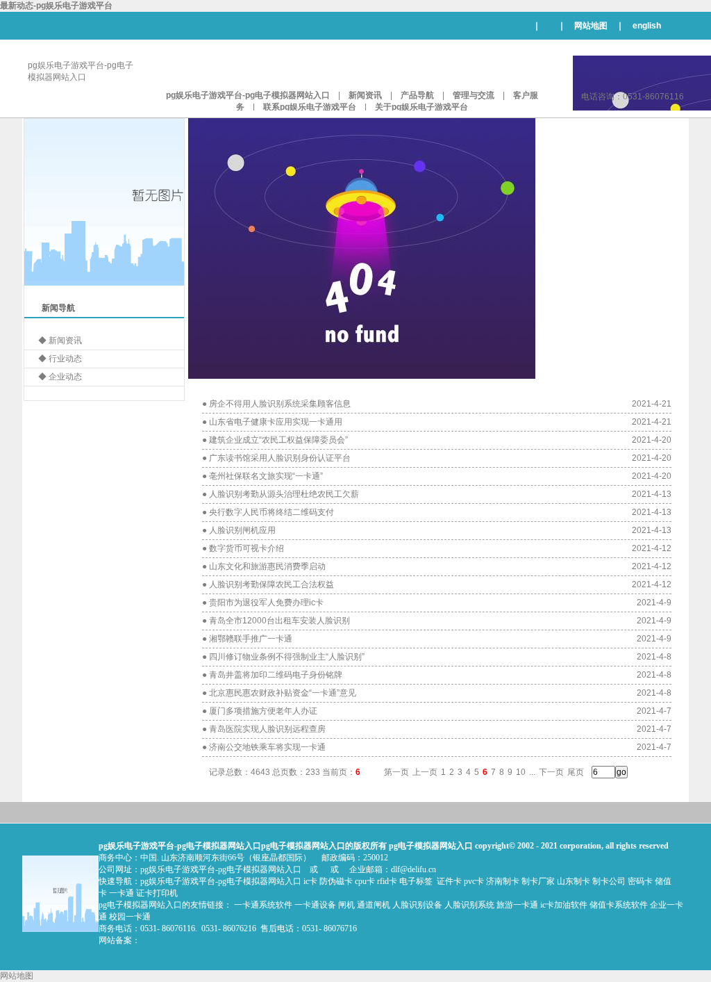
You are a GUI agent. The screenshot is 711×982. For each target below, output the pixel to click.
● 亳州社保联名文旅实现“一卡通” (262, 476)
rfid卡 (387, 881)
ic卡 (310, 881)
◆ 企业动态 (60, 377)
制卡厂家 (538, 881)
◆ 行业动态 (60, 358)
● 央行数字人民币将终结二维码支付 (268, 512)
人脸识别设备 (417, 905)
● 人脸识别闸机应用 (239, 530)
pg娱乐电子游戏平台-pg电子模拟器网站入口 (248, 95)
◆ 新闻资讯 (60, 340)
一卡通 (121, 893)
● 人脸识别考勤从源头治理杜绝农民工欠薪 (280, 494)
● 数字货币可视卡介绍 (243, 548)
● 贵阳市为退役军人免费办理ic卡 (263, 602)
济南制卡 (502, 881)
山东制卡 (573, 881)
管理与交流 (473, 95)
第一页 (396, 772)
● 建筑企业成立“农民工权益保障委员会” (275, 440)
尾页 (575, 772)
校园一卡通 (130, 917)
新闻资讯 (365, 95)
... (532, 772)
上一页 (424, 772)
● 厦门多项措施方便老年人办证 (259, 711)
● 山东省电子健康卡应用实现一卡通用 (272, 422)
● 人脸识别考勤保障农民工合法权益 (268, 584)
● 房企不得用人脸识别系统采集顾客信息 (276, 404)
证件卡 (449, 881)
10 (521, 772)
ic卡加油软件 (563, 905)
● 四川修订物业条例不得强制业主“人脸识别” (283, 657)
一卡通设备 (315, 905)
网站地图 (591, 26)
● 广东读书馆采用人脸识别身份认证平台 (276, 458)
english (647, 26)
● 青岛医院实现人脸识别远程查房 (264, 729)
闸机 (346, 905)
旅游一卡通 (517, 905)
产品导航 (417, 95)
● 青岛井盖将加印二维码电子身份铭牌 (272, 675)
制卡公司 (609, 881)
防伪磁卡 (336, 881)
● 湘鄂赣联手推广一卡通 (247, 639)
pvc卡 (474, 881)
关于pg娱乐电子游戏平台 (421, 107)
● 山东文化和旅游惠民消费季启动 (264, 566)
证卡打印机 (157, 893)
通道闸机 (373, 905)
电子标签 (416, 881)
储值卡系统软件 (618, 905)
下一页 (551, 772)
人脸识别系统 (469, 905)
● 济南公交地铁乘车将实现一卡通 (264, 747)
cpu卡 (365, 881)
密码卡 (640, 881)
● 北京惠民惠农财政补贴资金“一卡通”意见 (279, 693)
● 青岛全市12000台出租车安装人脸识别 (276, 620)
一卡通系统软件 (263, 905)
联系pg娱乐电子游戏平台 (309, 107)
